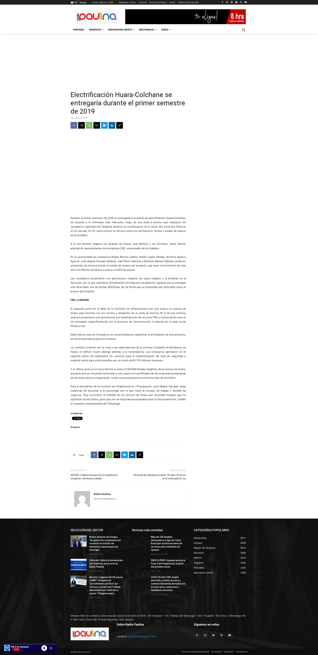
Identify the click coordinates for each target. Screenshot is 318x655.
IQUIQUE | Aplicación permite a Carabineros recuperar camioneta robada (94, 477)
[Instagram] (227, 2)
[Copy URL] (119, 125)
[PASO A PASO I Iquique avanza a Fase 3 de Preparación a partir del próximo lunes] (140, 564)
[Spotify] (236, 2)
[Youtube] (245, 2)
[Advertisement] (128, 66)
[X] (241, 2)
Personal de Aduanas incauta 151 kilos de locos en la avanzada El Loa (159, 477)
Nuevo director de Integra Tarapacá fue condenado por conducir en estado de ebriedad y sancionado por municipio (105, 543)
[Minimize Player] (51, 648)
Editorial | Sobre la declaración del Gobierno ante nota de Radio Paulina (106, 563)
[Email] (96, 125)
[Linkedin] (112, 125)
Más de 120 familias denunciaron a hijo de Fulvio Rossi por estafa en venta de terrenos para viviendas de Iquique (166, 543)
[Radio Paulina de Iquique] (97, 16)
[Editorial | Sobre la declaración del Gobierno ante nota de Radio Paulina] (79, 564)
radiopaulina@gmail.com (142, 636)
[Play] (44, 648)
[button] (243, 30)
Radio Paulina (102, 494)
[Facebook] (222, 2)
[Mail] (232, 2)
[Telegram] (104, 125)
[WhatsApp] (89, 125)
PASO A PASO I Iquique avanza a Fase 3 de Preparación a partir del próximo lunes (168, 563)
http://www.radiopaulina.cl (105, 499)
